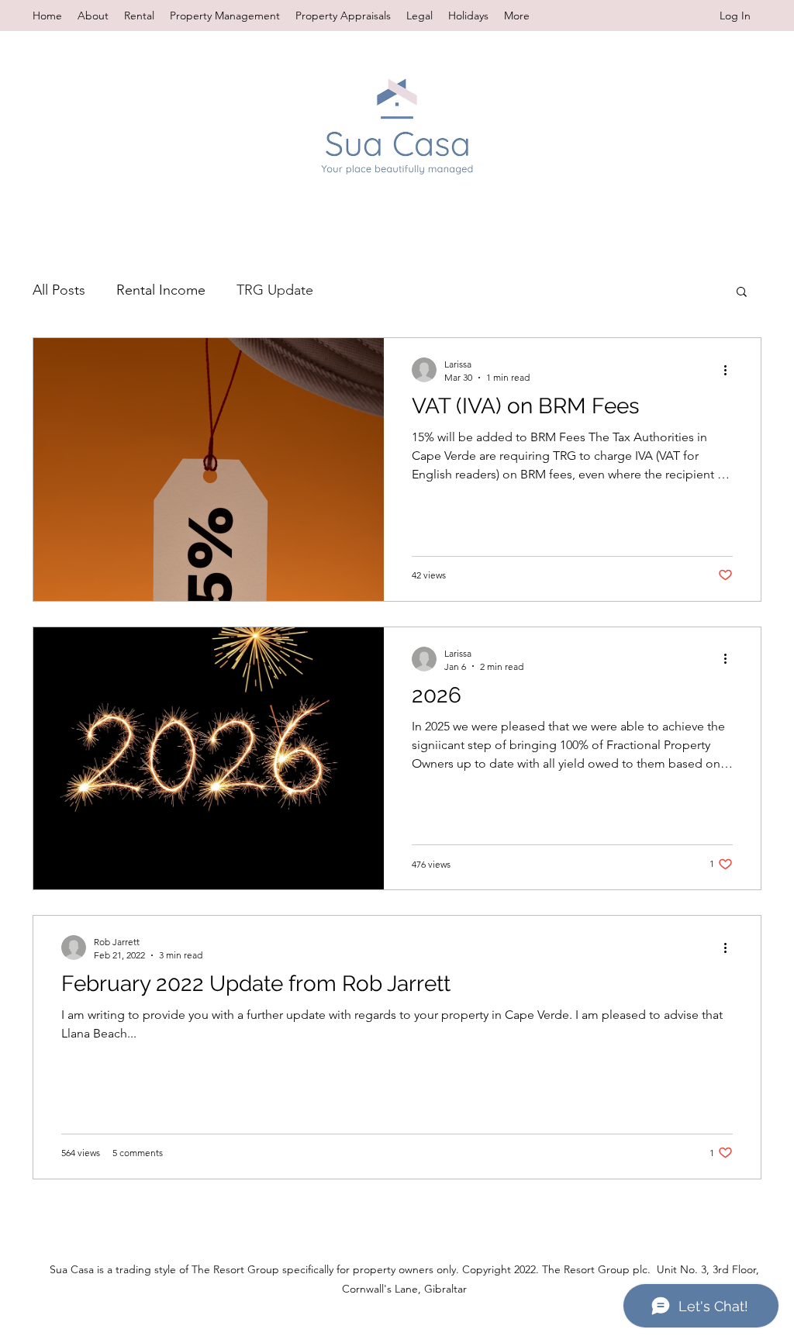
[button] (741, 293)
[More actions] (730, 370)
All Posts (59, 290)
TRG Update (274, 290)
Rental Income (160, 290)
